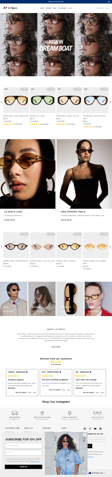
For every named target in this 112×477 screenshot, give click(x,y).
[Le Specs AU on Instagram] (84, 429)
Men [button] (54, 8)
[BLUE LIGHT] (98, 299)
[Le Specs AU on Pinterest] (100, 429)
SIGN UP (23, 467)
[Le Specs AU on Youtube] (95, 429)
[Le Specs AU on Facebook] (90, 429)
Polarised (62, 8)
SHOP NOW (56, 68)
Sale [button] (70, 8)
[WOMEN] (42, 299)
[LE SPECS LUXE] (27, 174)
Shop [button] (42, 8)
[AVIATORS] (70, 299)
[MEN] (13, 299)
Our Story (56, 346)
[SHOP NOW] (56, 44)
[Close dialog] (85, 435)
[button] (97, 8)
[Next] (110, 101)
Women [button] (48, 8)
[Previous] (1, 101)
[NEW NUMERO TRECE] (84, 174)
